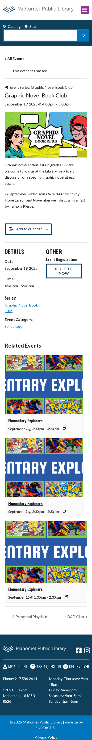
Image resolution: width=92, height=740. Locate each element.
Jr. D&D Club (74, 616)
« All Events (15, 58)
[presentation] (44, 384)
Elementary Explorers (25, 421)
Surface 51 (46, 727)
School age (13, 326)
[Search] (83, 35)
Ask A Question (49, 666)
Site (32, 26)
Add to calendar (29, 229)
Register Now (64, 270)
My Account (18, 666)
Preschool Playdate (31, 616)
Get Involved (79, 666)
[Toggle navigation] (85, 10)
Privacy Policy (46, 737)
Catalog (14, 26)
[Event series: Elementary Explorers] (64, 428)
